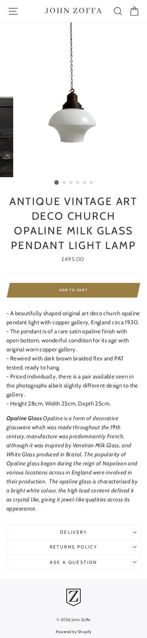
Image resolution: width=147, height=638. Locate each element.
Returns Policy (74, 547)
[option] (73, 100)
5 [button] (85, 183)
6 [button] (91, 183)
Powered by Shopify (74, 631)
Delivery (73, 532)
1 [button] (56, 182)
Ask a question (73, 562)
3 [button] (71, 183)
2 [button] (64, 183)
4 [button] (78, 183)
